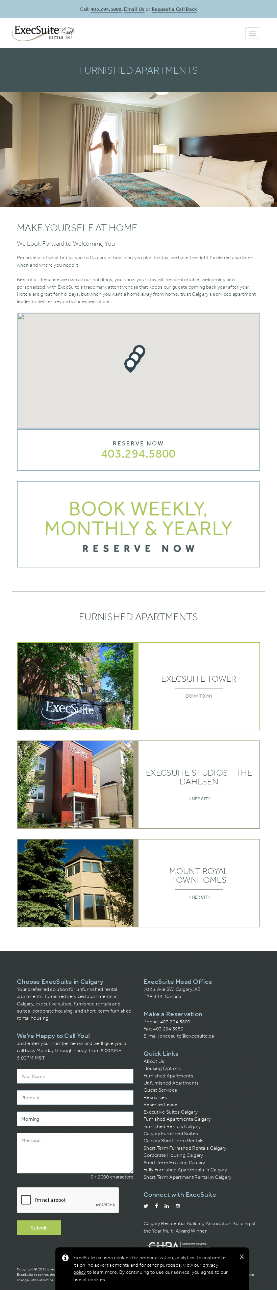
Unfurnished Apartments (171, 1083)
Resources (155, 1097)
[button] (130, 365)
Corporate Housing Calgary (173, 1155)
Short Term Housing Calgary (174, 1163)
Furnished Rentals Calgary (172, 1126)
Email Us (134, 9)
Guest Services (160, 1090)
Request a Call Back (174, 9)
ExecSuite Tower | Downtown (138, 686)
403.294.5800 (106, 9)
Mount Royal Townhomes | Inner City (138, 882)
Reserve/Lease (160, 1104)
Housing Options (162, 1068)
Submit (39, 1227)
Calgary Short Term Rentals (174, 1141)
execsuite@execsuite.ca (187, 1036)
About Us (154, 1061)
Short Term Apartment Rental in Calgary (187, 1177)
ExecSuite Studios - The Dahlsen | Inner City (138, 784)
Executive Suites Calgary (171, 1112)
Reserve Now (138, 443)
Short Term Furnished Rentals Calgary (185, 1148)
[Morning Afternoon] (75, 1119)
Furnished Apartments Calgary (177, 1119)
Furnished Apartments (168, 1076)
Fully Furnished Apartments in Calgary (185, 1170)
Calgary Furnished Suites (171, 1133)
